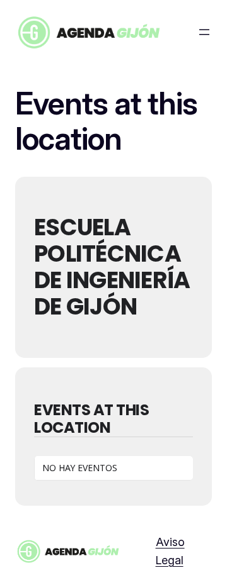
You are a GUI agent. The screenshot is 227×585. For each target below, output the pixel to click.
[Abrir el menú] (204, 32)
